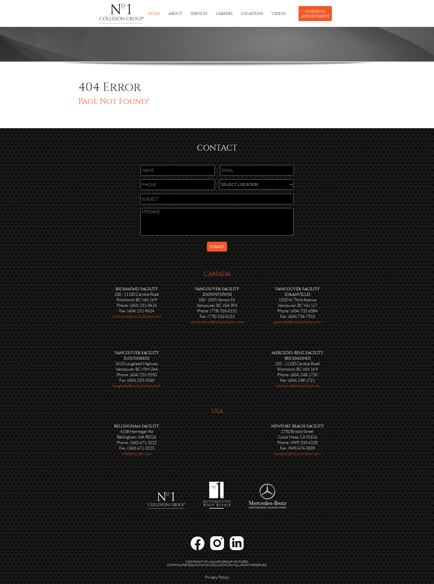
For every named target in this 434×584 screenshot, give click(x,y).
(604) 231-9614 (143, 305)
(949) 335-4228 (303, 443)
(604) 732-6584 (303, 311)
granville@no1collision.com (297, 322)
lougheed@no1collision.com (137, 386)
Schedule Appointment (315, 13)
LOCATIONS (252, 13)
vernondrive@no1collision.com (217, 322)
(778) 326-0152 (223, 311)
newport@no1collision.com (297, 454)
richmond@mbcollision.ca (297, 386)
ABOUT (175, 13)
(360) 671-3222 (143, 443)
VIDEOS (279, 13)
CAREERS (224, 13)
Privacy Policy (217, 577)
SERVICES (198, 13)
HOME (154, 13)
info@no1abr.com (137, 454)
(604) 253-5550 (143, 375)
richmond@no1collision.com (136, 316)
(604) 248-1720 (303, 375)
